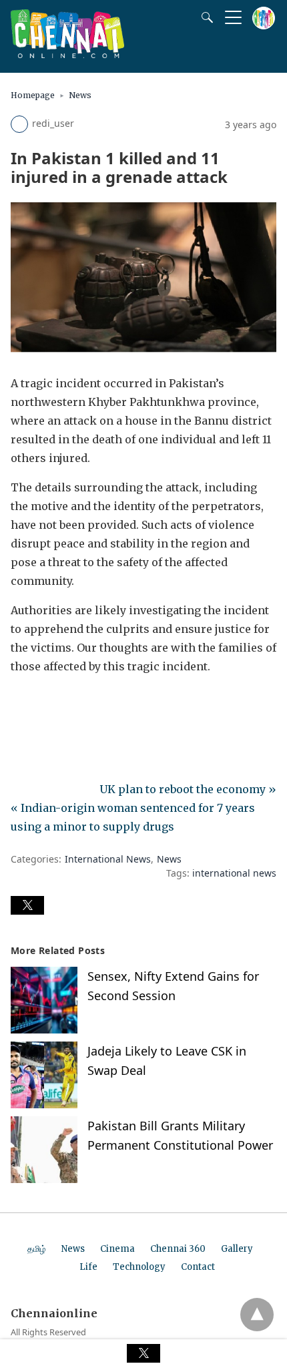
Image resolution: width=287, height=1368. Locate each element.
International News (108, 859)
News (80, 95)
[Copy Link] (85, 703)
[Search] (204, 17)
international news (234, 873)
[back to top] (257, 1314)
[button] (27, 905)
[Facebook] (21, 703)
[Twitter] (42, 703)
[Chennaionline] (67, 54)
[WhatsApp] (64, 703)
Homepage (33, 95)
